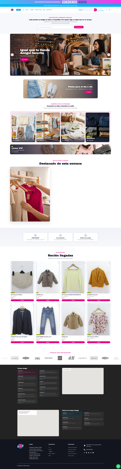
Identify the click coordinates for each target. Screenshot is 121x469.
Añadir (22, 300)
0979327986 (44, 373)
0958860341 (22, 402)
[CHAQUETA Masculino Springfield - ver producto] (22, 319)
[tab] (58, 74)
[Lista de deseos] (106, 9)
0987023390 (22, 379)
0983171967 (44, 389)
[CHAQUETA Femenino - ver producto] (98, 277)
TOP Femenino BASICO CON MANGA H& (71, 294)
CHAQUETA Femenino (92, 294)
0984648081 (22, 373)
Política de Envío (71, 451)
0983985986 (22, 391)
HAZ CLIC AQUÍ (82, 2)
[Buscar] (95, 9)
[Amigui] (12, 10)
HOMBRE (50, 451)
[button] (110, 9)
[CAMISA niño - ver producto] (73, 319)
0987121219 (22, 385)
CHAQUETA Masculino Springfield (19, 336)
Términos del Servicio (72, 453)
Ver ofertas (88, 92)
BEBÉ (50, 455)
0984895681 (44, 384)
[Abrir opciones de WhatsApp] (118, 466)
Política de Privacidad (72, 447)
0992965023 (44, 395)
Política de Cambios (72, 449)
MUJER (50, 449)
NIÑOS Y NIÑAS (52, 453)
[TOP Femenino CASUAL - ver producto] (22, 277)
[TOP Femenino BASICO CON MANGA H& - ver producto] (73, 277)
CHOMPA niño (39, 294)
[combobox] (87, 9)
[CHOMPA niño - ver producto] (48, 277)
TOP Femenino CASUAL (16, 294)
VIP (49, 447)
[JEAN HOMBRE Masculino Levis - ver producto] (48, 319)
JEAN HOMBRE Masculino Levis (43, 336)
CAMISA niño (65, 336)
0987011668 (22, 397)
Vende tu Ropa (71, 455)
